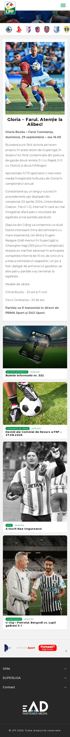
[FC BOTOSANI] (37, 29)
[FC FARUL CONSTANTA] (56, 29)
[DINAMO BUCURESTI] (18, 29)
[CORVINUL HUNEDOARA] (9, 29)
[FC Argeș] (28, 29)
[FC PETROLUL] (67, 29)
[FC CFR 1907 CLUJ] (47, 29)
